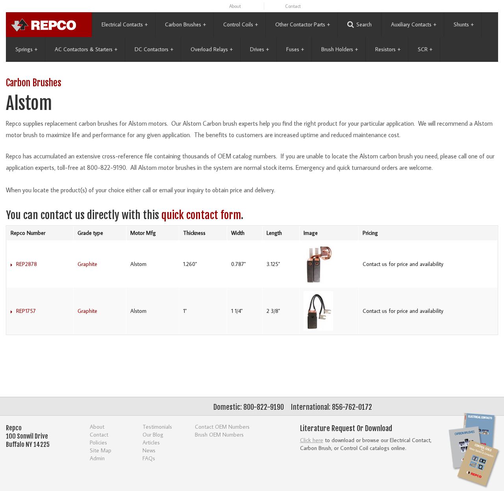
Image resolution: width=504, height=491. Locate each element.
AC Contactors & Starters (86, 49)
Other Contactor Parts (302, 24)
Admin (97, 458)
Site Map (100, 450)
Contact (293, 6)
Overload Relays (212, 49)
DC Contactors (154, 49)
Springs (26, 49)
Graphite (87, 264)
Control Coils (240, 24)
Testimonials (157, 426)
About (235, 6)
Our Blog (153, 434)
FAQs (149, 458)
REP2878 (26, 264)
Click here (311, 440)
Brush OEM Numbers (219, 434)
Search (364, 24)
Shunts (464, 24)
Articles (151, 442)
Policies (98, 442)
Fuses (295, 49)
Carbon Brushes (185, 24)
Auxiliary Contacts (413, 24)
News (149, 450)
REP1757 (26, 310)
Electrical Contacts (125, 24)
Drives (259, 49)
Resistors (387, 49)
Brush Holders (339, 49)
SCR (425, 49)
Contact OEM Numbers (222, 426)
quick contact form (201, 215)
